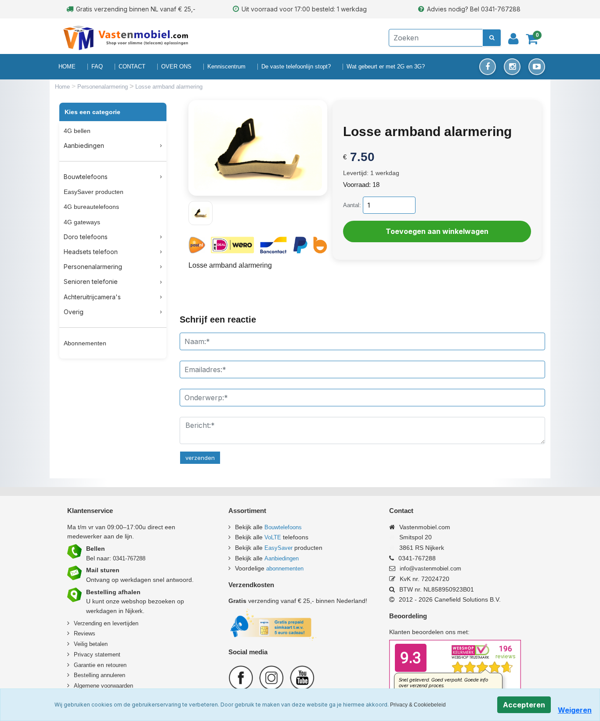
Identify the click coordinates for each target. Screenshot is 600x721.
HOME (67, 66)
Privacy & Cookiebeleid (418, 705)
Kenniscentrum (226, 66)
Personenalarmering (103, 86)
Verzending (88, 623)
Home (63, 86)
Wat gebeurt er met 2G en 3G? (386, 66)
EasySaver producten (93, 191)
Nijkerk (134, 611)
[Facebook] (487, 66)
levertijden (125, 623)
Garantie (84, 665)
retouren (116, 665)
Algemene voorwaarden (103, 685)
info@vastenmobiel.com (430, 568)
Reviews (84, 633)
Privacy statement (97, 654)
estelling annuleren (101, 675)
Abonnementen (85, 343)
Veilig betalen (91, 644)
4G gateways (82, 222)
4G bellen (77, 130)
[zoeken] (491, 38)
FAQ (97, 66)
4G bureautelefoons (91, 206)
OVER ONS (176, 66)
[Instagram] (512, 66)
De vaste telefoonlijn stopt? (296, 66)
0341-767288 (129, 558)
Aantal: (352, 205)
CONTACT (132, 66)
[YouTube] (536, 66)
